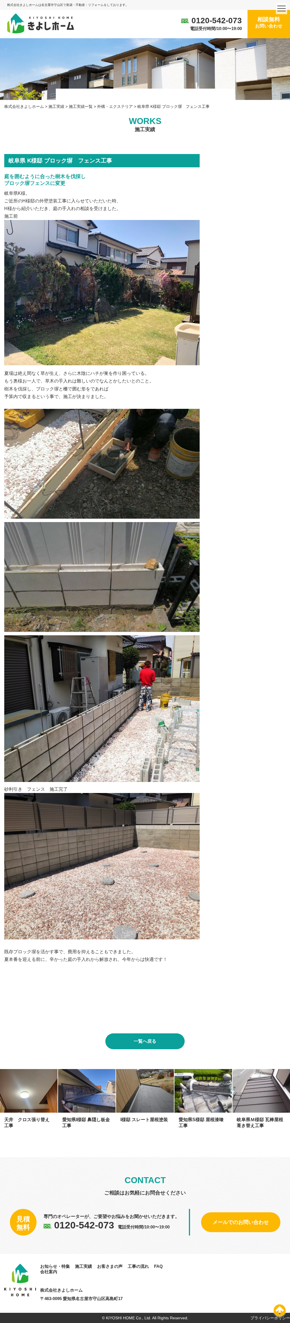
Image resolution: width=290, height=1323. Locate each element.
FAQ (158, 1266)
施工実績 (83, 1266)
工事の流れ (138, 1266)
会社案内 (48, 1271)
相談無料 (268, 22)
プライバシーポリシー (270, 1318)
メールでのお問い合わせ (241, 1222)
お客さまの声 (110, 1266)
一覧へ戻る (145, 1041)
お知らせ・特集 (55, 1266)
